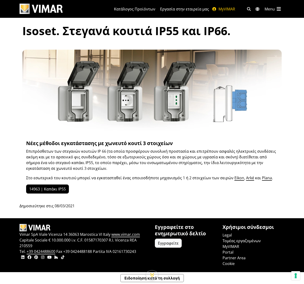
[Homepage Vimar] (41, 9)
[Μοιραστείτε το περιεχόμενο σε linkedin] (22, 257)
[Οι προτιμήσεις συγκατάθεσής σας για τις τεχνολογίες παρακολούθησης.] (295, 275)
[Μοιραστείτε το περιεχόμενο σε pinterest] (36, 257)
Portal (228, 252)
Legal (227, 235)
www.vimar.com (125, 234)
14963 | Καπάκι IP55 (47, 189)
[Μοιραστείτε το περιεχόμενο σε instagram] (42, 257)
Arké (250, 177)
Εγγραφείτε (168, 243)
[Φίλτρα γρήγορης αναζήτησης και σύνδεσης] (249, 9)
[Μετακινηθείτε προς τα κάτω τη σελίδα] (152, 274)
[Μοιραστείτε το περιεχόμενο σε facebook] (29, 257)
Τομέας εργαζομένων (242, 240)
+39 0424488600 (41, 251)
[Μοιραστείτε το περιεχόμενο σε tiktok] (62, 257)
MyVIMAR (226, 9)
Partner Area (234, 257)
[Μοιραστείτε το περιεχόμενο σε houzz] (56, 257)
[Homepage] (84, 228)
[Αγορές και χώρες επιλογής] (257, 9)
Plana (267, 177)
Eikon (239, 177)
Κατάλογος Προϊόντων (134, 9)
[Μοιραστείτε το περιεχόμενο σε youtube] (49, 257)
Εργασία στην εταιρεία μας (184, 9)
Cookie (229, 263)
